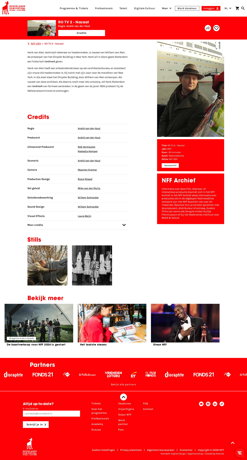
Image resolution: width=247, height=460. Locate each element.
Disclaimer (186, 450)
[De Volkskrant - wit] (70, 374)
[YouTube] (201, 417)
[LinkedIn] (215, 417)
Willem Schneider (88, 197)
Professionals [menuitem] (104, 8)
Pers (121, 429)
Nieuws (96, 429)
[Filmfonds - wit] (134, 374)
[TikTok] (222, 417)
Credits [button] (81, 33)
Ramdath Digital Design (173, 453)
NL (226, 8)
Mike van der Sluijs (89, 188)
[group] (39, 326)
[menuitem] (165, 8)
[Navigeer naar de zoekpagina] (243, 8)
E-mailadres (30, 408)
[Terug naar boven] (123, 397)
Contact (148, 409)
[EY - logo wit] (116, 374)
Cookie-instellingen (103, 450)
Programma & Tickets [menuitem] (74, 8)
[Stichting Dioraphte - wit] (157, 374)
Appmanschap (195, 453)
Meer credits (35, 224)
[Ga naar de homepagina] (13, 8)
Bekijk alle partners (123, 384)
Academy (97, 424)
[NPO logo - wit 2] (49, 374)
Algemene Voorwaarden (160, 450)
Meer (165, 8)
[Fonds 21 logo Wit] (26, 374)
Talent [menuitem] (123, 8)
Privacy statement (131, 450)
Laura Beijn (84, 216)
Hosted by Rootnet (214, 453)
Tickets (96, 403)
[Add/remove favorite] (216, 28)
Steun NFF (125, 414)
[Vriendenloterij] (96, 374)
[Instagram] (208, 417)
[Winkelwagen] (237, 8)
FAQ (145, 403)
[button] (233, 442)
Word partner (123, 422)
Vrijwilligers (126, 409)
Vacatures (124, 403)
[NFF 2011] (28, 44)
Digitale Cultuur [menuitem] (144, 8)
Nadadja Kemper (88, 151)
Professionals (100, 418)
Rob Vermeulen (86, 146)
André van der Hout (89, 128)
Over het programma (99, 410)
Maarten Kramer (87, 169)
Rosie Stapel (85, 179)
